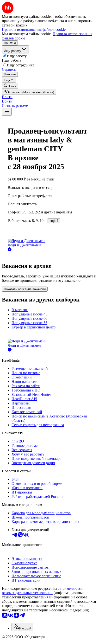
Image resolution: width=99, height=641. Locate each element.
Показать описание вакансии (25, 289)
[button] (7, 97)
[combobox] (22, 627)
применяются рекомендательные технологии (42, 590)
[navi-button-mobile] (7, 112)
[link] (10, 86)
